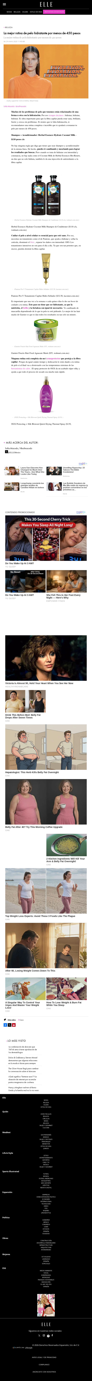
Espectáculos (46, 1114)
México (46, 1222)
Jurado (46, 1148)
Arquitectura (46, 1247)
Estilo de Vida (46, 1146)
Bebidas (46, 1137)
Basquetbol (46, 1181)
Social (46, 1273)
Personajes (46, 1142)
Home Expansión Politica (46, 1197)
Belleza (17, 12)
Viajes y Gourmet (46, 1125)
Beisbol (46, 1176)
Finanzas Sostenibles (46, 1280)
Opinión (46, 1231)
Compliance (44, 1364)
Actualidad (46, 1257)
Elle (4, 1097)
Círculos (46, 1119)
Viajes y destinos (46, 1139)
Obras (46, 1206)
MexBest (6, 1132)
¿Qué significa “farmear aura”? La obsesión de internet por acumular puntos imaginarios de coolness (22, 1079)
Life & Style (7, 1153)
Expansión (7, 1192)
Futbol (46, 1174)
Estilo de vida (36, 12)
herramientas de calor (20, 368)
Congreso (46, 1224)
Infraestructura (46, 1245)
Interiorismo (46, 1250)
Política (6, 1217)
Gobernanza (46, 1275)
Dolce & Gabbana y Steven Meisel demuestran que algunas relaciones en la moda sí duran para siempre (22, 1060)
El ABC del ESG (46, 1284)
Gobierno (46, 1220)
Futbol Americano (46, 1179)
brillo (25, 307)
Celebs (25, 12)
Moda (9, 12)
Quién (5, 1111)
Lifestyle (46, 1185)
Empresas (46, 1195)
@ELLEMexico (14, 452)
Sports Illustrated (10, 1171)
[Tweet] (9, 1025)
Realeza (46, 1116)
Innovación (46, 1282)
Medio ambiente (46, 1271)
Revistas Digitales (54, 12)
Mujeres (46, 1211)
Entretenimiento (46, 1158)
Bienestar (46, 1144)
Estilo (46, 1155)
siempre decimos (56, 115)
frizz (32, 242)
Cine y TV (46, 1162)
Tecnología (46, 1204)
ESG (46, 1208)
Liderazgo (46, 1259)
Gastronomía (46, 1135)
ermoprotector (53, 358)
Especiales (46, 1264)
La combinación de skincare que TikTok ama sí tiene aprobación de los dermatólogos (23, 1050)
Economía (46, 1199)
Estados (46, 1229)
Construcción (46, 1241)
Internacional (46, 1201)
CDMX (46, 1227)
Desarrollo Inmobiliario (46, 1243)
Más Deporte (46, 1183)
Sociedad (46, 1234)
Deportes (46, 1160)
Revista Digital (46, 1188)
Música (46, 1165)
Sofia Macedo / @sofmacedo (18, 448)
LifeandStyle (46, 1213)
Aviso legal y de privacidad (44, 1357)
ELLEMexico (39, 1335)
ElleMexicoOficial (54, 1335)
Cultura (46, 1128)
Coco (21, 1020)
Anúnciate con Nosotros (44, 1372)
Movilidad (46, 1277)
